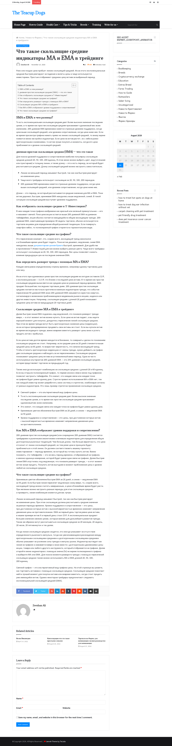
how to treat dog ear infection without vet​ (133, 206)
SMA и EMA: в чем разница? (32, 89)
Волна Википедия (23, 638)
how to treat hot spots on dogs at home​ (135, 199)
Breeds (83, 24)
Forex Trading (125, 88)
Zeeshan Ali (25, 64)
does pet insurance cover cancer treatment (134, 221)
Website (66, 707)
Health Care (52, 24)
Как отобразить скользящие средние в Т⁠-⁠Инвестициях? (43, 95)
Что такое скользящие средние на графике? (38, 98)
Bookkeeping (124, 68)
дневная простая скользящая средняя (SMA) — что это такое (46, 92)
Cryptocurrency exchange (131, 76)
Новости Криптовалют (130, 109)
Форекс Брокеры (126, 121)
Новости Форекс (34, 37)
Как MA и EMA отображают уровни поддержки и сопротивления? (47, 107)
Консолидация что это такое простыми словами (58, 639)
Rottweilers (124, 96)
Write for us (110, 24)
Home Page (20, 24)
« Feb (119, 176)
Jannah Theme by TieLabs (56, 741)
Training (96, 24)
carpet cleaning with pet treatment (136, 211)
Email (19, 707)
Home (21, 37)
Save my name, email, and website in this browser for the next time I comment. (55, 717)
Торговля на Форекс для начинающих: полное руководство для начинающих (91, 640)
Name (19, 698)
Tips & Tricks (70, 24)
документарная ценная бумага (48, 245)
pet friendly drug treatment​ (132, 215)
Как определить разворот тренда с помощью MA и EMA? (44, 101)
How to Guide (36, 24)
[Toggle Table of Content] (72, 85)
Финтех (122, 117)
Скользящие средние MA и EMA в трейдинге (39, 104)
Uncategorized (125, 105)
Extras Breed (124, 84)
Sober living (124, 100)
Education (123, 80)
